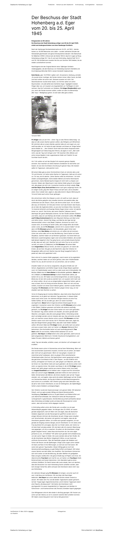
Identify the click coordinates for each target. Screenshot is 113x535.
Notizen (31, 511)
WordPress (99, 530)
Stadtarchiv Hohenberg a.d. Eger (21, 4)
